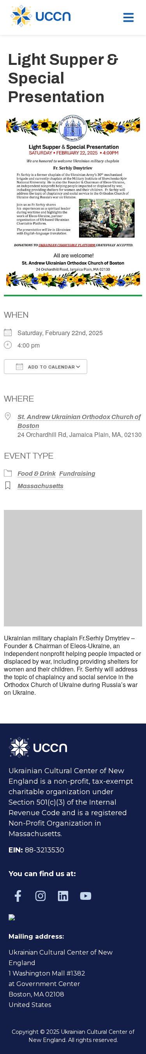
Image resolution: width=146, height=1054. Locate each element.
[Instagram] (40, 896)
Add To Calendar (51, 367)
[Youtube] (85, 896)
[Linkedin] (63, 896)
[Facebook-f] (18, 896)
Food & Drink (37, 473)
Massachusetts (40, 486)
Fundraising (77, 473)
